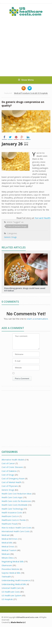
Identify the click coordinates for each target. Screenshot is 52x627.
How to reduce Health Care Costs (16, 527)
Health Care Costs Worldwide (15, 505)
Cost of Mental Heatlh (11, 482)
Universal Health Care (11, 588)
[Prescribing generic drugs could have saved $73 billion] (26, 254)
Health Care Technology (12, 508)
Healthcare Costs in (10, 516)
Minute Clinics (8, 557)
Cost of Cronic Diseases (12, 467)
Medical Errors (8, 546)
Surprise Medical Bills (11, 573)
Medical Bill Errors (10, 539)
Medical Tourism (9, 550)
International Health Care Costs (16, 531)
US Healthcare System (11, 595)
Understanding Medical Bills (14, 584)
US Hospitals (7, 599)
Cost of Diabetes (9, 471)
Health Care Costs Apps (12, 497)
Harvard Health (42, 218)
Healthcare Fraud (9, 523)
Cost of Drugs (8, 474)
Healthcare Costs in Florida (14, 520)
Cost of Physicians (10, 486)
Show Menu (27, 79)
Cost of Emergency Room (13, 478)
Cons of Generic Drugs (17, 226)
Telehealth (6, 576)
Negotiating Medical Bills (13, 561)
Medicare (6, 554)
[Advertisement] (26, 46)
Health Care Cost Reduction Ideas (17, 493)
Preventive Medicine (10, 569)
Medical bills (7, 542)
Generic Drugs (10, 237)
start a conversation (37, 318)
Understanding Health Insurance (16, 580)
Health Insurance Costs (12, 512)
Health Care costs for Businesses (16, 501)
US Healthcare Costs (11, 591)
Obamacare (7, 565)
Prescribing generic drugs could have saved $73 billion (24, 289)
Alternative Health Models (13, 459)
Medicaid (6, 535)
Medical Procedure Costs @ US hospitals (31, 93)
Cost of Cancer (8, 463)
